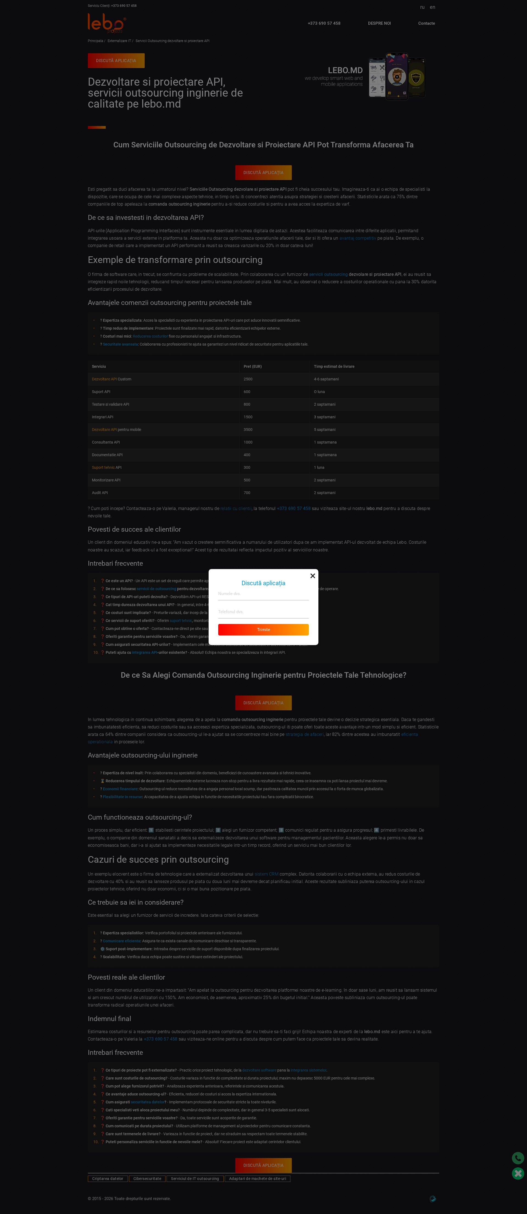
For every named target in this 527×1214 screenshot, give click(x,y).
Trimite (263, 629)
